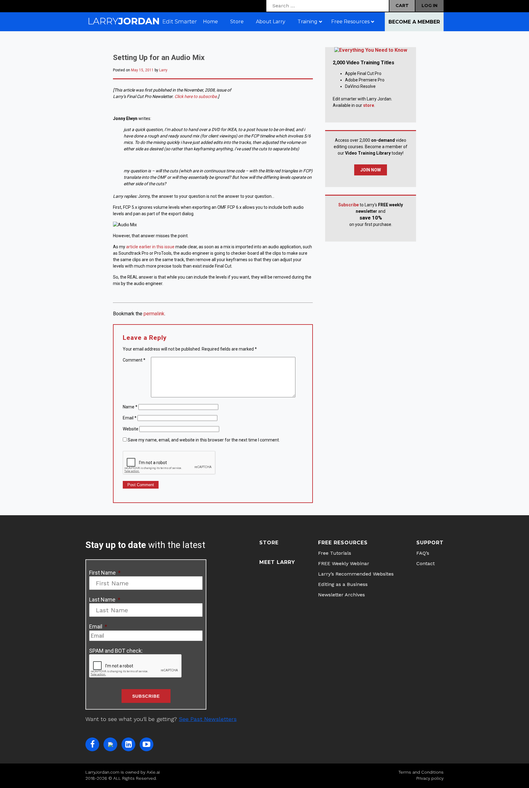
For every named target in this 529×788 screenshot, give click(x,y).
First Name (105, 572)
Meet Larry (277, 562)
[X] (110, 744)
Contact (425, 563)
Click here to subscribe (195, 96)
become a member (414, 22)
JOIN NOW (370, 169)
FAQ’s (422, 553)
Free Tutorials (334, 553)
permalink (154, 314)
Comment (134, 360)
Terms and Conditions (421, 772)
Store (269, 543)
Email (130, 417)
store (368, 105)
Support (430, 543)
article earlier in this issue (150, 246)
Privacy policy (430, 778)
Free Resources (343, 543)
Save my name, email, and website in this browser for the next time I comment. (204, 439)
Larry (163, 70)
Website (130, 428)
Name (130, 406)
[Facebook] (92, 744)
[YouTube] (146, 744)
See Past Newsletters (208, 719)
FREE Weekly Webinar (343, 563)
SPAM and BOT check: (116, 650)
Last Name (104, 599)
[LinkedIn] (128, 744)
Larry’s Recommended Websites (356, 574)
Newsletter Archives (341, 595)
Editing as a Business (343, 584)
